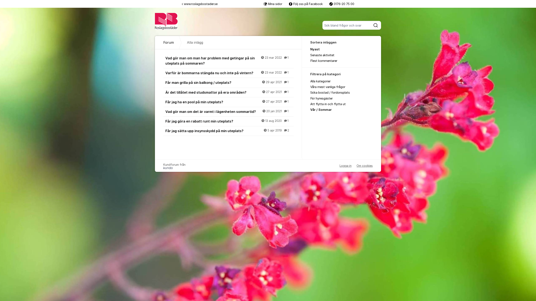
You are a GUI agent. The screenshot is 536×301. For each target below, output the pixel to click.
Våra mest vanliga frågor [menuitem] (327, 87)
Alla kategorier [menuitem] (320, 81)
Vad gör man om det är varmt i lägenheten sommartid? (227, 112)
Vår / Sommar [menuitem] (321, 110)
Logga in (346, 165)
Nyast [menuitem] (315, 49)
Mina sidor (275, 4)
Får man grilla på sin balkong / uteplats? (227, 82)
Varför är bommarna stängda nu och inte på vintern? (227, 73)
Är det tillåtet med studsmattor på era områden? (227, 92)
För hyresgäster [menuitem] (321, 98)
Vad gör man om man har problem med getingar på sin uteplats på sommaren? (227, 60)
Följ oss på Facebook (308, 4)
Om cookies (365, 165)
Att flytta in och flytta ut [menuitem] (328, 104)
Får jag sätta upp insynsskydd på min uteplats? (227, 131)
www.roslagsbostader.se (201, 4)
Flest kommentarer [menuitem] (323, 61)
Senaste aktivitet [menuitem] (322, 55)
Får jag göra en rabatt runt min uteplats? (227, 121)
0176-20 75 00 (344, 4)
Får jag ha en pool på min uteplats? (227, 102)
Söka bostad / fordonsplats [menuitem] (330, 92)
